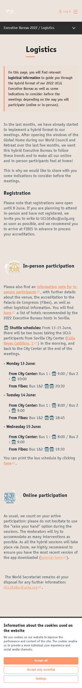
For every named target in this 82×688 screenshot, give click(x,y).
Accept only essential (41, 669)
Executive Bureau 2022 (20, 28)
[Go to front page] (31, 12)
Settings (41, 679)
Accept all (41, 660)
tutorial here (54, 558)
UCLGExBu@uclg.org (23, 588)
